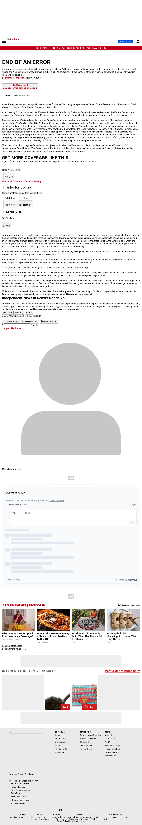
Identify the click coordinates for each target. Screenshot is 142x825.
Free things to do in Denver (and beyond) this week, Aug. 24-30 (71, 48)
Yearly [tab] (29, 312)
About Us (109, 735)
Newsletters (60, 752)
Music (57, 745)
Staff (107, 742)
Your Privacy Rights (114, 814)
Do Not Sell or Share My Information (71, 821)
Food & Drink (61, 739)
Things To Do (61, 749)
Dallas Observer (18, 787)
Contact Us (110, 739)
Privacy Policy (86, 749)
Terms (28, 181)
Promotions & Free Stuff (91, 735)
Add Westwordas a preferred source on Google (20, 86)
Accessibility (76, 814)
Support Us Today (11, 328)
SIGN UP (9, 177)
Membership (110, 756)
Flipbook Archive (112, 749)
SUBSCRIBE (11, 205)
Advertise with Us (88, 739)
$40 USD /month (49, 321)
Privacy (37, 181)
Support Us (125, 41)
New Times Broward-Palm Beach (20, 791)
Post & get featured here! (122, 671)
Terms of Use (86, 745)
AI (94, 814)
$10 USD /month (11, 321)
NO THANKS (25, 205)
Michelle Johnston (14, 77)
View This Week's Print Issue (21, 774)
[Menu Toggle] (4, 41)
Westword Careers (113, 745)
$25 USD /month (30, 321)
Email (5, 170)
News (57, 735)
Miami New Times (19, 797)
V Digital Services (18, 803)
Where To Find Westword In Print (23, 781)
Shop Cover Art (112, 752)
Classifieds (85, 742)
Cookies (56, 814)
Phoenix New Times (20, 800)
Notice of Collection (12, 181)
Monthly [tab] (19, 312)
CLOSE (6, 226)
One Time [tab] (7, 312)
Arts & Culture (61, 742)
